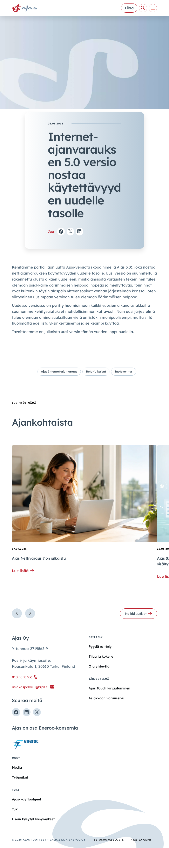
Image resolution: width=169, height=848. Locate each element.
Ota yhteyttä (99, 666)
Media (17, 767)
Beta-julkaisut (96, 371)
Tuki (15, 809)
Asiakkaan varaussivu (106, 698)
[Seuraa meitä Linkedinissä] (27, 712)
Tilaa (129, 8)
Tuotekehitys (124, 371)
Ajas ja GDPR (141, 839)
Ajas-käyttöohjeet (26, 799)
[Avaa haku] (143, 8)
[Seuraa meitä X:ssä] (37, 712)
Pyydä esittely (100, 646)
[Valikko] (153, 8)
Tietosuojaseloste (108, 839)
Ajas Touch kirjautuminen (109, 688)
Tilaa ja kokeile (101, 656)
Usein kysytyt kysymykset (33, 819)
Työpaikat (20, 777)
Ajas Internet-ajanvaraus (59, 371)
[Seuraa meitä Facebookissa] (16, 712)
